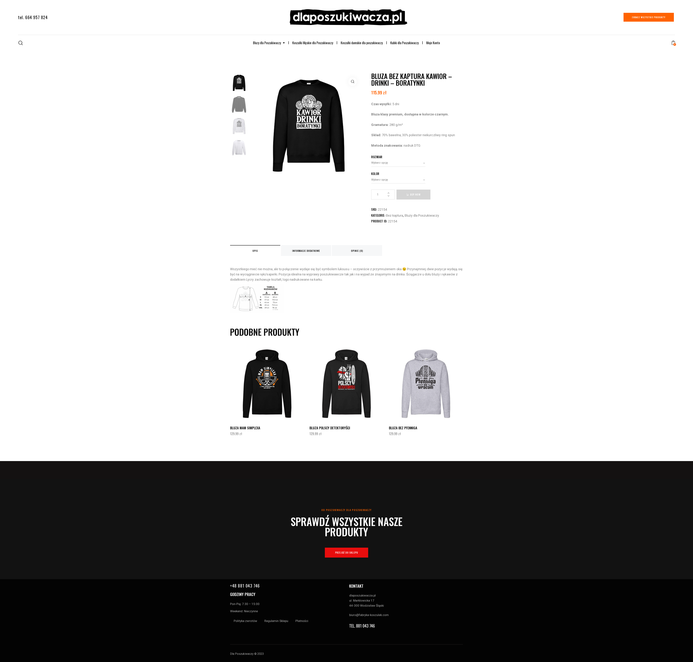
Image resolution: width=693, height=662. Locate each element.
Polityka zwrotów (245, 621)
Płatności (301, 621)
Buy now (415, 194)
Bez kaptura (394, 215)
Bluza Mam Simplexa (245, 428)
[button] (352, 81)
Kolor (375, 174)
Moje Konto (433, 42)
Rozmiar (376, 157)
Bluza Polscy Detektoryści (330, 428)
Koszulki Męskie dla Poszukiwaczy (312, 42)
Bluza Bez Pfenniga (403, 428)
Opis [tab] (255, 251)
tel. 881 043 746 (362, 626)
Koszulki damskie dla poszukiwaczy (362, 42)
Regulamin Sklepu (276, 621)
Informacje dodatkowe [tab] (306, 251)
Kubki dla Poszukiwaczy (404, 42)
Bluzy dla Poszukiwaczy (267, 42)
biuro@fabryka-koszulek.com (369, 615)
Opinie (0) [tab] (357, 251)
